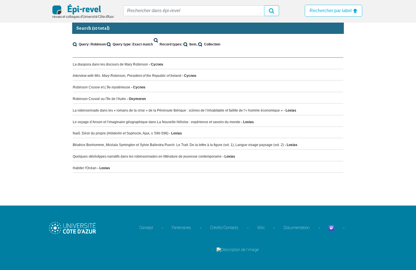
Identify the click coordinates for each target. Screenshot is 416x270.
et (101, 87)
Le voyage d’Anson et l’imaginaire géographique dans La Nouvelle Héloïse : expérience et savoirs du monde (156, 122)
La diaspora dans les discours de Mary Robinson (110, 64)
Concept (146, 227)
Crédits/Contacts (224, 227)
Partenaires (181, 227)
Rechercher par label (331, 10)
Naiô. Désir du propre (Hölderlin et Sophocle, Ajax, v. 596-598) (120, 133)
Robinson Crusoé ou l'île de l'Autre (99, 99)
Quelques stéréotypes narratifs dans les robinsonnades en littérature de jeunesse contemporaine (147, 156)
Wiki (261, 227)
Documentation (297, 227)
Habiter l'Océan (85, 168)
